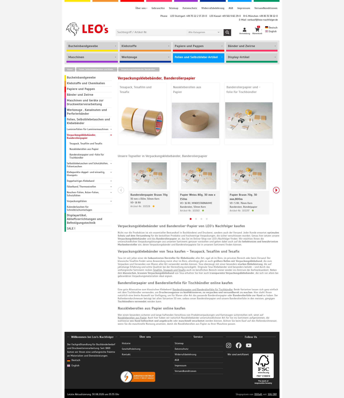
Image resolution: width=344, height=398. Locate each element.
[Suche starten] (227, 32)
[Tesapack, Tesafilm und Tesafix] (142, 120)
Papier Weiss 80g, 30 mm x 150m (197, 197)
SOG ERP (272, 394)
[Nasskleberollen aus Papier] (195, 120)
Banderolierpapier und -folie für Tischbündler (243, 89)
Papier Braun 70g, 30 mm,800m (243, 197)
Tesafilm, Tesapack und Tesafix (169, 270)
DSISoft (258, 394)
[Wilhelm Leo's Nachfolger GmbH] (87, 29)
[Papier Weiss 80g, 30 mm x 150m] (198, 175)
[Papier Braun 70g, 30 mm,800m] (248, 175)
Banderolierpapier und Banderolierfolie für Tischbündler (203, 289)
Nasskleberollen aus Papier (187, 89)
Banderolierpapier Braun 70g (149, 195)
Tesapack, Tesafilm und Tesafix (136, 89)
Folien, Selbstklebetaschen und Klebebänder (98, 69)
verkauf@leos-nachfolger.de (262, 19)
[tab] (191, 219)
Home (70, 69)
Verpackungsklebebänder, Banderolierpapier (140, 69)
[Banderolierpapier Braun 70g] (149, 175)
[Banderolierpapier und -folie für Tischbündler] (249, 120)
